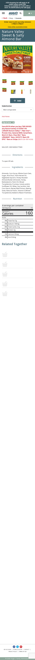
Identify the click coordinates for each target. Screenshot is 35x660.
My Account (7, 649)
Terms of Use (22, 651)
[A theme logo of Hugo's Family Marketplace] (13, 13)
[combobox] (17, 110)
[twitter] (17, 646)
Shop (11, 18)
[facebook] (14, 646)
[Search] (20, 12)
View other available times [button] (17, 27)
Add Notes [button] (6, 116)
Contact (26, 649)
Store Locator (17, 649)
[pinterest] (21, 646)
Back (5, 18)
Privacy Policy (13, 651)
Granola (18, 18)
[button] (4, 81)
